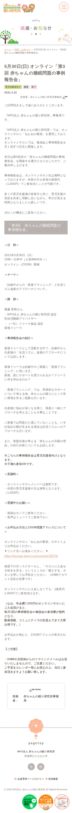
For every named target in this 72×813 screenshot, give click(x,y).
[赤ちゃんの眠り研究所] (19, 7)
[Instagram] (40, 766)
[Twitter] (31, 766)
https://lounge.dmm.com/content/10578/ (31, 556)
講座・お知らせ (22, 49)
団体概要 (53, 779)
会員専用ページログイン (30, 779)
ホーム (7, 49)
